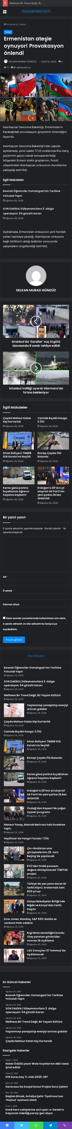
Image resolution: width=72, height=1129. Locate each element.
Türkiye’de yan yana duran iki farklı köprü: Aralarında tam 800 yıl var (46, 887)
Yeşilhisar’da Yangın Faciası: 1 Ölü (26, 838)
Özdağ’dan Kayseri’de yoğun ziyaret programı (46, 810)
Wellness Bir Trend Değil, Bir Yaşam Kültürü (34, 3)
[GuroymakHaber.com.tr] (36, 11)
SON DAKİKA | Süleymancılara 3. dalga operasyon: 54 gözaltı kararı (29, 683)
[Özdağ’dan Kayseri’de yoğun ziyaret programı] (14, 813)
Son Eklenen (36, 656)
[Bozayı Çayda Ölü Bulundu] (53, 440)
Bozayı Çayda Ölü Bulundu (49, 454)
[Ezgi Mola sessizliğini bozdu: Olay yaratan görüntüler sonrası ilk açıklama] (14, 938)
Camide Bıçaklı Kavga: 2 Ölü (52, 419)
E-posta (8, 590)
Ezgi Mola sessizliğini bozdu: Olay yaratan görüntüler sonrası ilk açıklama (46, 936)
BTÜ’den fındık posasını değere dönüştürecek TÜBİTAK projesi (47, 870)
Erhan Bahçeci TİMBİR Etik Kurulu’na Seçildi (17, 454)
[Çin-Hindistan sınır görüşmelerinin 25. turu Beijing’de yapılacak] (14, 853)
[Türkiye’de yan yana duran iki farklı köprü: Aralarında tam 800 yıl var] (14, 889)
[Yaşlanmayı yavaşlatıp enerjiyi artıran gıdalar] (14, 710)
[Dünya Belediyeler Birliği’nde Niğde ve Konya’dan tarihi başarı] (14, 906)
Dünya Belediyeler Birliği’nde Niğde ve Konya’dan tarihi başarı (46, 905)
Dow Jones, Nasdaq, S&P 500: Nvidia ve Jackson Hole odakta (30, 921)
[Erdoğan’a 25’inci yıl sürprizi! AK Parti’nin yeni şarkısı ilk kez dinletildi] (53, 475)
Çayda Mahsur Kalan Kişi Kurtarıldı (17, 419)
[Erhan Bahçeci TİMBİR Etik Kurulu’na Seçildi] (19, 440)
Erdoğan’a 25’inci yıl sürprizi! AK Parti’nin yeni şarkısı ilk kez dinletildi (50, 493)
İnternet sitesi (11, 604)
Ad (5, 576)
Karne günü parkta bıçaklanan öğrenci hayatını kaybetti (16, 491)
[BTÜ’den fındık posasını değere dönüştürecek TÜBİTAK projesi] (14, 871)
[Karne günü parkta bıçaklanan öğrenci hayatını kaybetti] (19, 475)
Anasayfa (11, 24)
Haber (22, 24)
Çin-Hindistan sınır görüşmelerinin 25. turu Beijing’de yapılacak (42, 852)
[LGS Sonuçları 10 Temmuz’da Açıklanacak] (14, 955)
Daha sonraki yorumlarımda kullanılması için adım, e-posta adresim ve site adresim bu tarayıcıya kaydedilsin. (34, 624)
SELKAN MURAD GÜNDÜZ (23, 61)
